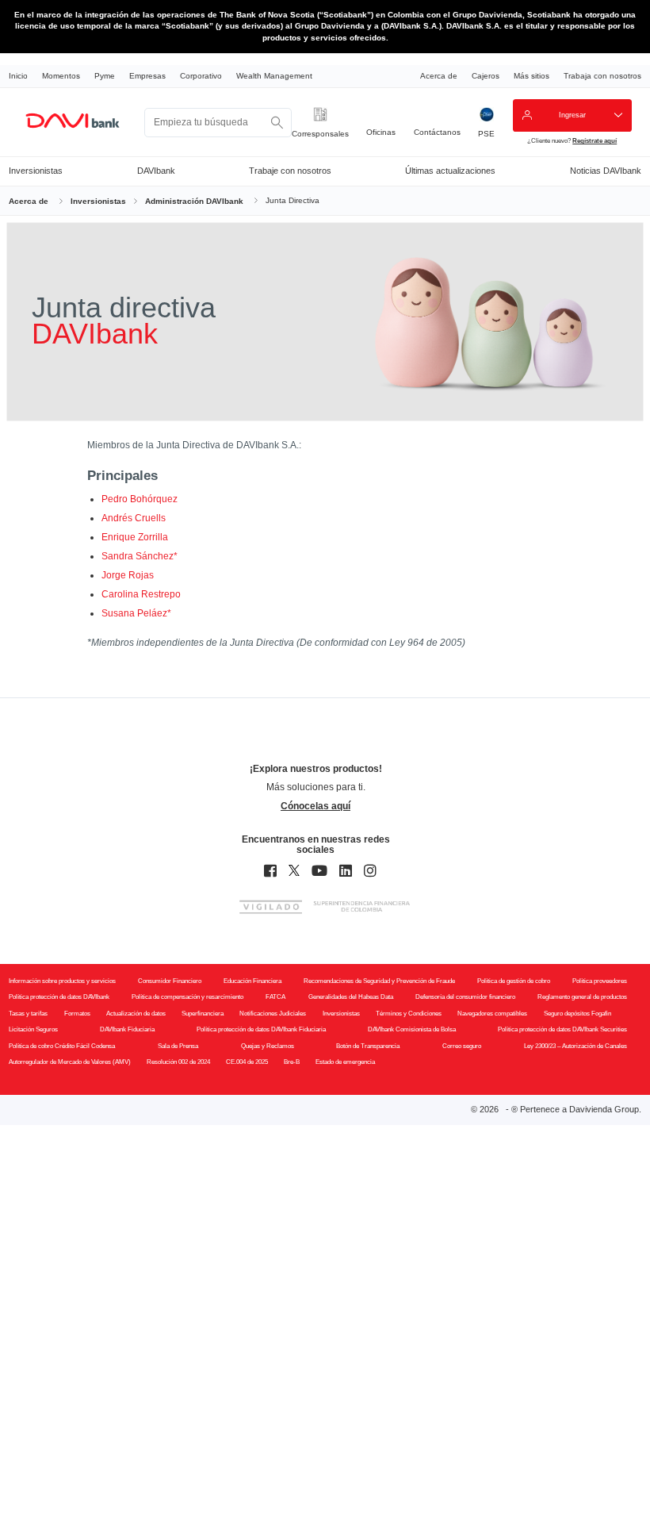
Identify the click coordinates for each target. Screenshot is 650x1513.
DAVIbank (156, 170)
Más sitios (531, 75)
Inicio (18, 75)
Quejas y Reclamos (267, 1046)
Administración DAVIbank (194, 201)
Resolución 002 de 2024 (178, 1062)
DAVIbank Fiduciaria (127, 1029)
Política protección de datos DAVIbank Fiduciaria (261, 1029)
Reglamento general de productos (582, 996)
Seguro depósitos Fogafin (577, 1013)
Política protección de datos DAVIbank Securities (562, 1029)
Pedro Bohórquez (139, 499)
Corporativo (201, 75)
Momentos (61, 75)
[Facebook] (270, 871)
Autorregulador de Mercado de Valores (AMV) (70, 1062)
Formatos (77, 1013)
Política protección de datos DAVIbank (59, 996)
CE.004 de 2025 (247, 1062)
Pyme (104, 75)
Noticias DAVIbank (605, 170)
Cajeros (485, 75)
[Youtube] (319, 871)
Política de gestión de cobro (513, 981)
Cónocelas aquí (315, 806)
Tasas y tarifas (28, 1013)
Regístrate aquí (594, 140)
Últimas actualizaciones (450, 170)
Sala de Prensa (178, 1046)
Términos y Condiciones (409, 1013)
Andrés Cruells (133, 518)
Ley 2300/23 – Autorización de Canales (575, 1046)
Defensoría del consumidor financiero (465, 996)
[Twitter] (294, 871)
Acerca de (438, 75)
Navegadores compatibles (492, 1013)
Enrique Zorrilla (134, 537)
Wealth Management (274, 75)
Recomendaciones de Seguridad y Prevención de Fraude (379, 981)
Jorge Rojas (127, 575)
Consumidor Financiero (169, 981)
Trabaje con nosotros (290, 170)
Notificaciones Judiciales (272, 1013)
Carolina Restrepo (141, 594)
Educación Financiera (252, 981)
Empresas (147, 75)
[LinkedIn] (345, 871)
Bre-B (292, 1062)
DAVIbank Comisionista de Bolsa (412, 1029)
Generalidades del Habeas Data (350, 996)
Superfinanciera (203, 1013)
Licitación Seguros (33, 1029)
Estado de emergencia (345, 1062)
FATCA (275, 996)
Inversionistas (36, 170)
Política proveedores (599, 981)
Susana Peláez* (136, 613)
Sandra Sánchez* (139, 556)
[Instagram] (370, 871)
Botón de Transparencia (368, 1046)
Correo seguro (461, 1046)
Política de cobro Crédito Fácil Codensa (62, 1046)
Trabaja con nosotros (602, 75)
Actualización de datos (136, 1013)
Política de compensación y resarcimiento (187, 996)
